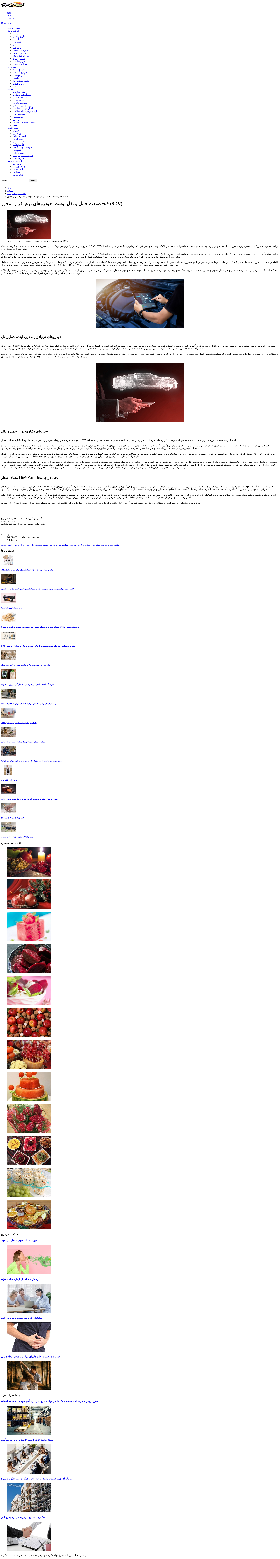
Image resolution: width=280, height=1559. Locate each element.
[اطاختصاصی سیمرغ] (140, 862)
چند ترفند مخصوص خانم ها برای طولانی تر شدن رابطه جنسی (30, 1356)
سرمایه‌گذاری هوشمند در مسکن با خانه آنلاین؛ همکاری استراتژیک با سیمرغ (36, 1478)
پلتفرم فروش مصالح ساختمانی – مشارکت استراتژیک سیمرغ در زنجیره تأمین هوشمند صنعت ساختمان (50, 1401)
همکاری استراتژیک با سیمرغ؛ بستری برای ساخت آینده (27, 1440)
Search (33, 180)
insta (9, 15)
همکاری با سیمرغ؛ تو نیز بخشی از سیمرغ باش (23, 1517)
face (9, 13)
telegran (10, 18)
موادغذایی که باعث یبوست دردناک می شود (21, 1318)
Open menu (6, 23)
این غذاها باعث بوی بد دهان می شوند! (19, 1240)
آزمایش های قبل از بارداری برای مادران (20, 1279)
